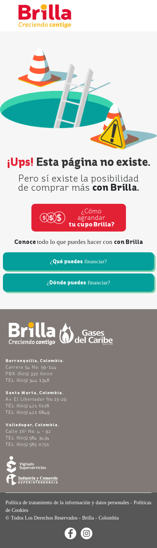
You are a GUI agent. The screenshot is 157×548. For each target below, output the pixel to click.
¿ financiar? (78, 261)
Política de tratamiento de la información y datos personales (67, 502)
